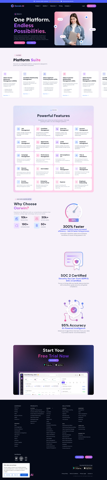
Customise (8, 474)
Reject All (16, 474)
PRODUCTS (34, 406)
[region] (16, 470)
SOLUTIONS (66, 406)
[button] (64, 408)
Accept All (24, 474)
